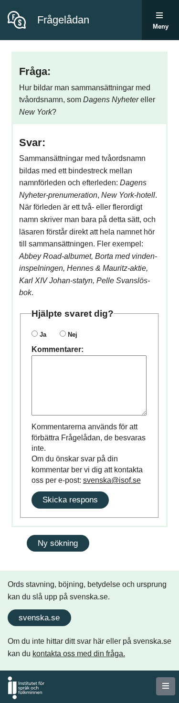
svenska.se (39, 617)
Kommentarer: (58, 349)
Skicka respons (70, 499)
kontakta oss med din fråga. (78, 654)
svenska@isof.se (112, 480)
